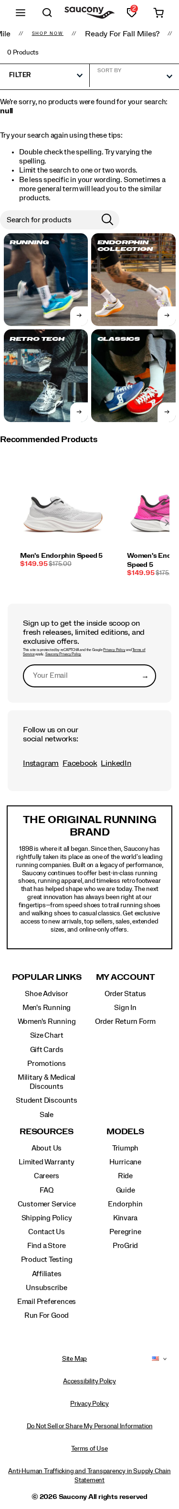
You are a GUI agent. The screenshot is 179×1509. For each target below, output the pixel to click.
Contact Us (46, 1232)
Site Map (74, 1359)
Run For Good (46, 1315)
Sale (46, 1114)
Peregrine (125, 1232)
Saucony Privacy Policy (63, 654)
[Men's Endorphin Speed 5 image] (63, 508)
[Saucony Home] (89, 13)
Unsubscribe (46, 1288)
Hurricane (125, 1162)
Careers (47, 1176)
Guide (125, 1190)
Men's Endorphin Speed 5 (61, 556)
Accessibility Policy (89, 1381)
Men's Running (46, 1007)
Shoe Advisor (46, 994)
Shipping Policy (46, 1218)
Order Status (125, 994)
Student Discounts (46, 1100)
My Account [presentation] (125, 977)
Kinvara (125, 1218)
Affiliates (47, 1274)
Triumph (125, 1148)
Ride (125, 1176)
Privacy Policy (114, 650)
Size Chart (46, 1035)
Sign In (125, 1007)
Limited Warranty (46, 1162)
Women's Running (47, 1021)
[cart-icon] (158, 12)
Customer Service (47, 1204)
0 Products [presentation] (23, 52)
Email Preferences (46, 1301)
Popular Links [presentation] (47, 977)
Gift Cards (46, 1049)
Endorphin (125, 1204)
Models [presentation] (125, 1132)
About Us (47, 1148)
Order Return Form (125, 1021)
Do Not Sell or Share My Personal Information (90, 1426)
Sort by (109, 70)
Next (167, 523)
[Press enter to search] (107, 219)
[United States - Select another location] (155, 1359)
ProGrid (125, 1245)
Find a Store (46, 1245)
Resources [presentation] (47, 1132)
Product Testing (47, 1259)
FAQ (46, 1190)
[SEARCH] (47, 12)
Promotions (46, 1063)
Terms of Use (89, 1448)
